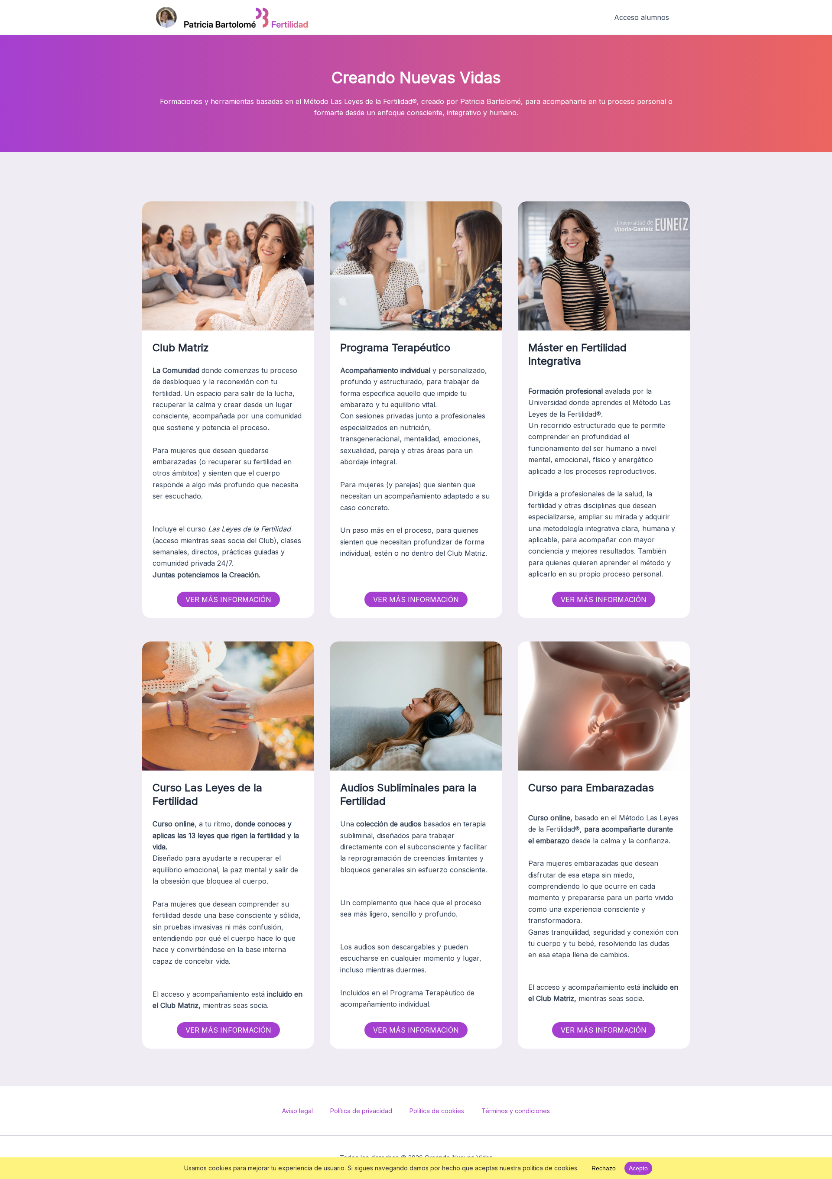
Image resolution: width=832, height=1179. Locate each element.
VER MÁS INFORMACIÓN (228, 599)
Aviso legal (297, 1110)
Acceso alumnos (641, 17)
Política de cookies (437, 1110)
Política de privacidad (361, 1110)
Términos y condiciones (515, 1110)
